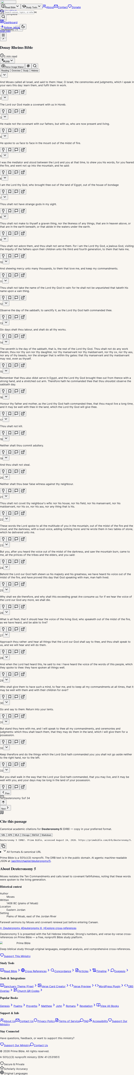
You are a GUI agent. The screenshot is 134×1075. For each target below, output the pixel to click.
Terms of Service (69, 1021)
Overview (16, 70)
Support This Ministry (17, 956)
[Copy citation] (3, 846)
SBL (3, 835)
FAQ (86, 1021)
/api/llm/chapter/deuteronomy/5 (31, 861)
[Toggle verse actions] (4, 75)
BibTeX (35, 835)
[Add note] (16, 92)
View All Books (109, 1006)
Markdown (46, 835)
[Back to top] (3, 802)
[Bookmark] (10, 92)
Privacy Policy (46, 1021)
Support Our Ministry (17, 1045)
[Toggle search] (35, 66)
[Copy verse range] (28, 66)
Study (26, 70)
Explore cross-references (60, 928)
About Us (10, 1021)
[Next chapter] (3, 38)
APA (10, 835)
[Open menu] (3, 35)
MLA (17, 835)
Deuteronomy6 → (34, 928)
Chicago (26, 835)
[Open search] (3, 16)
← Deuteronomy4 (11, 928)
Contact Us (26, 1021)
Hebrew (34, 70)
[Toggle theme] (23, 26)
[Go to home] (8, 2)
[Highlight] (3, 92)
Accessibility (100, 1021)
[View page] (23, 92)
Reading (5, 70)
